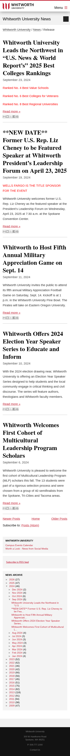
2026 (12, 579)
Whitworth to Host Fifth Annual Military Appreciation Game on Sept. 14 (34, 258)
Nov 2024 (17, 592)
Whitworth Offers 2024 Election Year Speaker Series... (35, 622)
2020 (12, 669)
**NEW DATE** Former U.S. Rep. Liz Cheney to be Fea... (36, 610)
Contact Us (35, 750)
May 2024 (17, 642)
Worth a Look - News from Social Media (26, 548)
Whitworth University (17, 29)
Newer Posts (11, 518)
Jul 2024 (16, 636)
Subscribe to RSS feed (17, 562)
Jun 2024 (17, 639)
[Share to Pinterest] (17, 116)
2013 (12, 692)
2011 (11, 699)
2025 (12, 583)
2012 (12, 695)
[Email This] (4, 116)
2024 (12, 586)
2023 (12, 659)
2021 (12, 666)
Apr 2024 (17, 646)
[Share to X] (10, 116)
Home (36, 518)
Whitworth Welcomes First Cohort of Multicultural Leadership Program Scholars (31, 440)
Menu (59, 8)
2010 (12, 702)
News (37, 29)
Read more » (11, 111)
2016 (12, 682)
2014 (12, 689)
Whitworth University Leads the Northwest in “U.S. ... (35, 604)
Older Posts (59, 518)
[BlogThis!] (7, 116)
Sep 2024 (17, 599)
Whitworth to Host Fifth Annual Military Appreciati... (31, 616)
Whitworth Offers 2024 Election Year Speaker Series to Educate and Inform (33, 345)
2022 (12, 662)
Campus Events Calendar (19, 545)
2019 (12, 672)
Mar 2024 (17, 649)
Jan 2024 (17, 656)
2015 (12, 685)
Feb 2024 (17, 652)
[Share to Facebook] (14, 116)
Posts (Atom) (30, 525)
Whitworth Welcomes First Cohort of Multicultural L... (37, 628)
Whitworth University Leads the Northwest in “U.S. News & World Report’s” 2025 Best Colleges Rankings (33, 57)
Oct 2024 (17, 596)
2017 (12, 679)
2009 (12, 705)
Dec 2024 (17, 589)
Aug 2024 (17, 632)
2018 (12, 676)
